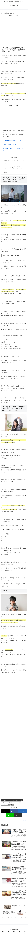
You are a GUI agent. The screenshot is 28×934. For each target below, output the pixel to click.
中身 (9, 804)
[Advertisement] (14, 30)
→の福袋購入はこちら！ (12, 140)
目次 (12, 157)
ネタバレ (10, 802)
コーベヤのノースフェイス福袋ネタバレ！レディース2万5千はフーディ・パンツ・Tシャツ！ (14, 168)
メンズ (4, 804)
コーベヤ (4, 802)
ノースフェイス (18, 802)
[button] (18, 815)
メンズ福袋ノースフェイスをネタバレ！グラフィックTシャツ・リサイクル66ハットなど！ (14, 162)
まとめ (5, 172)
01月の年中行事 (6, 800)
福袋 (21, 800)
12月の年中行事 (15, 800)
